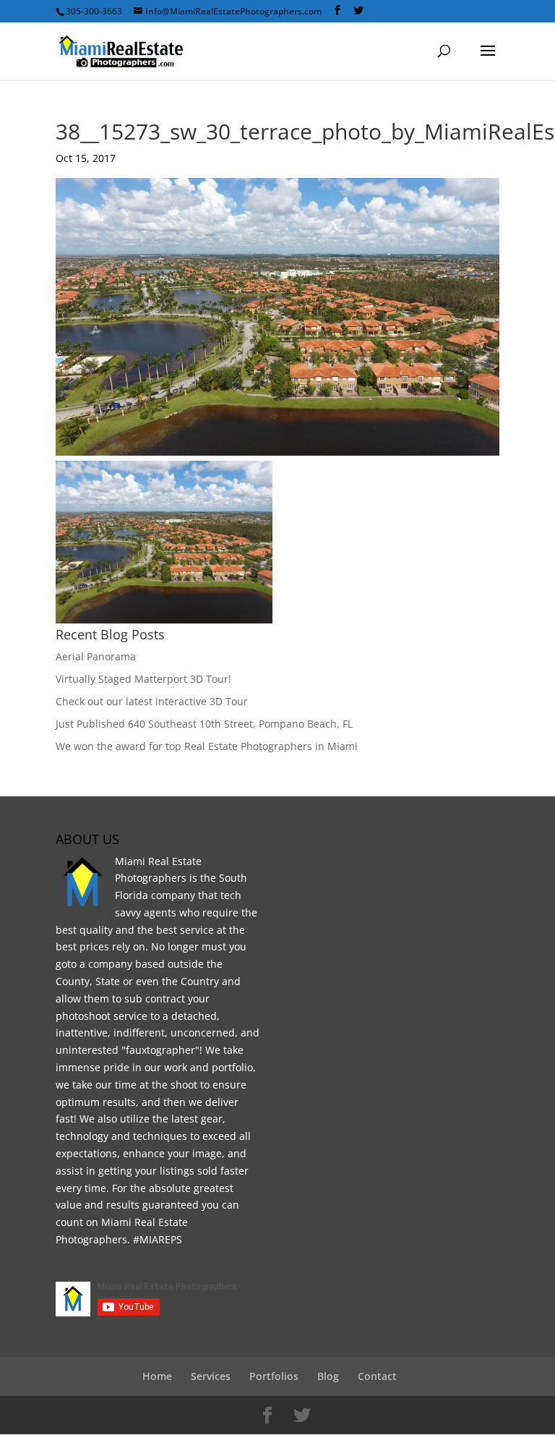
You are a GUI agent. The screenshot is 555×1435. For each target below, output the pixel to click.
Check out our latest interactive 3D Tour (152, 701)
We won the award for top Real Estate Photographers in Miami (207, 746)
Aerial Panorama (96, 656)
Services (211, 1376)
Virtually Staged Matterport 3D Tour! (143, 679)
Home (157, 1376)
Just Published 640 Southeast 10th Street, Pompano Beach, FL (204, 724)
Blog (328, 1376)
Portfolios (273, 1376)
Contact (377, 1376)
